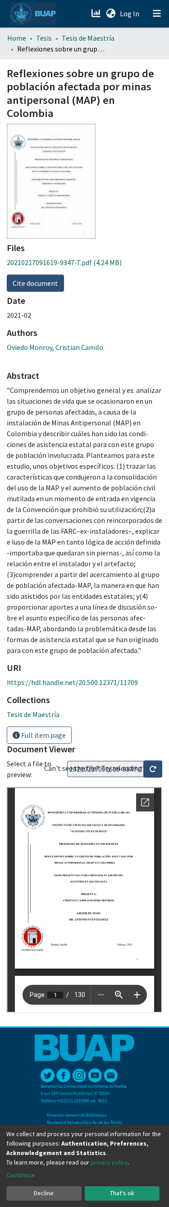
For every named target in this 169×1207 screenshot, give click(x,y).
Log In (130, 13)
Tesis (44, 37)
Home (16, 37)
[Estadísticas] (96, 13)
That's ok (122, 1193)
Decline (44, 1193)
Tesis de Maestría (88, 37)
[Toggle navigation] (157, 13)
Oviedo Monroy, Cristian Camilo (55, 347)
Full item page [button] (43, 735)
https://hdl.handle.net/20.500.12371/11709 (72, 682)
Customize (20, 1175)
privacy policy (109, 1162)
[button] (110, 13)
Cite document (35, 283)
